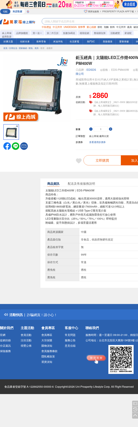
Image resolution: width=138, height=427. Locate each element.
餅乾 (100, 27)
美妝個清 (107, 41)
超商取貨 (6, 36)
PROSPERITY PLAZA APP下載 (118, 11)
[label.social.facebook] (7, 145)
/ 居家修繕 (22, 48)
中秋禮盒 (46, 27)
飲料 (112, 27)
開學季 (81, 27)
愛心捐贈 (91, 27)
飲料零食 (41, 41)
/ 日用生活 (12, 48)
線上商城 (6, 33)
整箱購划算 (100, 33)
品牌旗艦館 (22, 33)
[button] (24, 145)
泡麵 (106, 27)
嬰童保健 (124, 41)
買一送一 (37, 33)
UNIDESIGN (70, 27)
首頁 (5, 48)
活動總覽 (115, 33)
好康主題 (8, 41)
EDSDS (91, 70)
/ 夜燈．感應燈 (46, 48)
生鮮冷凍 (24, 41)
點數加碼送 (69, 33)
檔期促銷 (84, 33)
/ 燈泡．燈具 (33, 48)
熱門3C (91, 41)
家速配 (128, 33)
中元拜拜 (57, 27)
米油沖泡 (58, 41)
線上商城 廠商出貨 (99, 136)
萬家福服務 (93, 11)
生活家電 (74, 41)
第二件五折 (53, 33)
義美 (129, 27)
